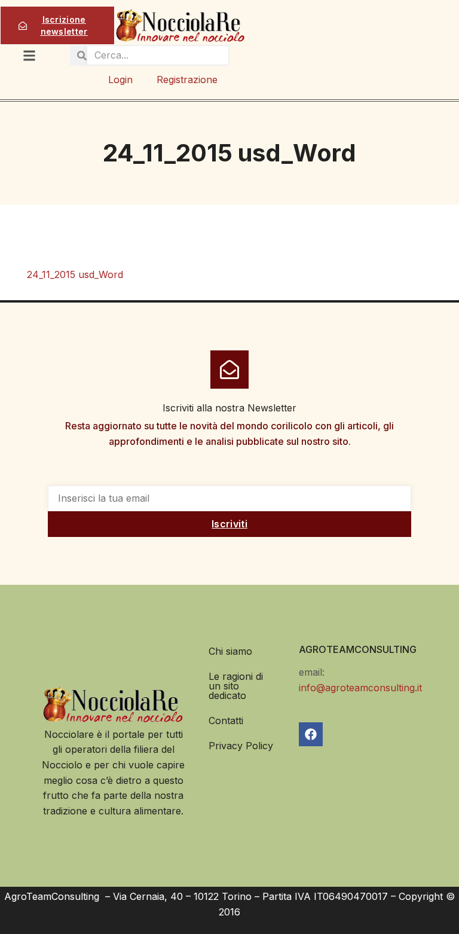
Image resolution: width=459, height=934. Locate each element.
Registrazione (187, 80)
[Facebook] (311, 734)
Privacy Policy (241, 746)
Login (120, 80)
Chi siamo (230, 651)
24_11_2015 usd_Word (75, 274)
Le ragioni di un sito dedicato (236, 685)
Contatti (226, 721)
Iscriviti (229, 524)
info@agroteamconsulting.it (360, 688)
